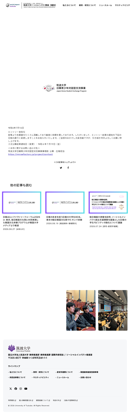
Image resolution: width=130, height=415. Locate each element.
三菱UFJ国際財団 (70, 400)
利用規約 (11, 400)
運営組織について (42, 400)
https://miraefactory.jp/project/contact (30, 154)
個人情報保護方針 (25, 400)
